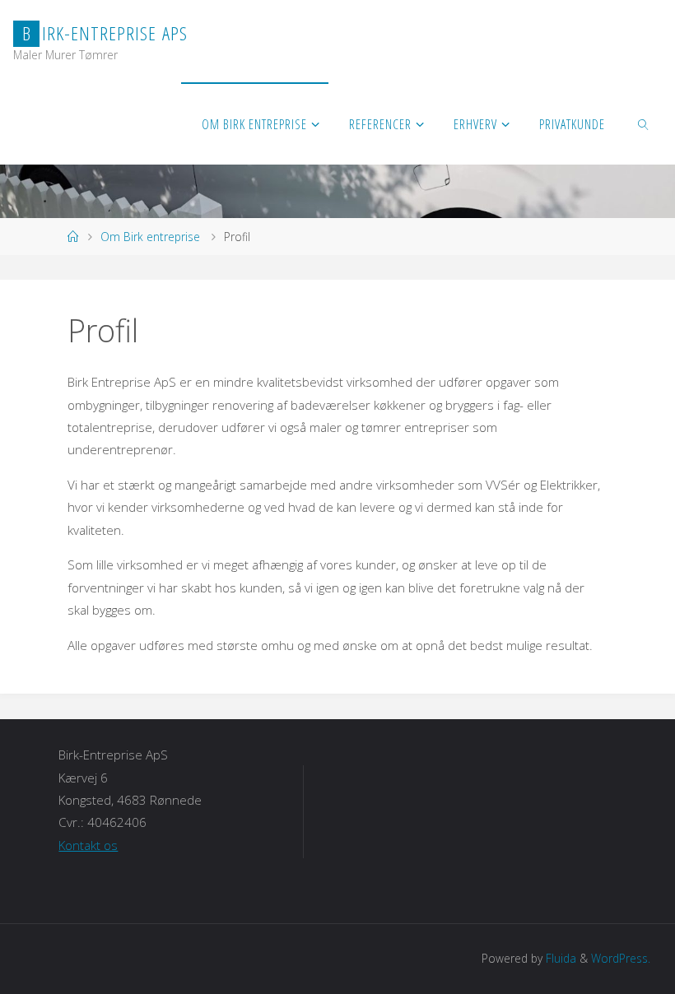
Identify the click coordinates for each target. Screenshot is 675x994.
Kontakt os (88, 845)
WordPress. (620, 958)
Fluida (559, 958)
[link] (644, 123)
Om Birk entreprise (150, 236)
